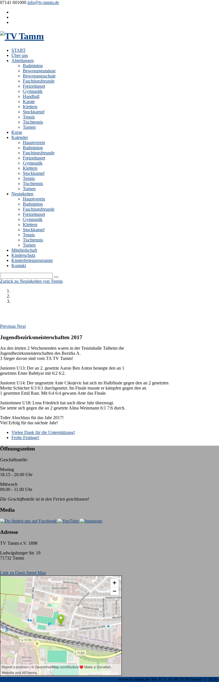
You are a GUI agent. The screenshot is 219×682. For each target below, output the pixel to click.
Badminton (33, 65)
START (18, 50)
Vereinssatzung (94, 679)
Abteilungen (22, 60)
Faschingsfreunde (38, 81)
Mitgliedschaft (24, 250)
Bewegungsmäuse (39, 70)
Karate (29, 101)
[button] (8, 326)
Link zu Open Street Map (23, 572)
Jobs (113, 679)
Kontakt (18, 265)
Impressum (30, 679)
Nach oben (10, 679)
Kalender (19, 137)
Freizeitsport (34, 86)
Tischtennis (33, 122)
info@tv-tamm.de (43, 2)
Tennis (29, 116)
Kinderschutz (23, 255)
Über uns (19, 55)
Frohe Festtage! (25, 437)
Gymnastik (32, 91)
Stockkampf (33, 111)
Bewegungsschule (39, 75)
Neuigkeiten (22, 193)
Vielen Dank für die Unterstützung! (43, 432)
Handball (31, 96)
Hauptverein (34, 142)
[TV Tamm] (22, 36)
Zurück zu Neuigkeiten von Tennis (31, 281)
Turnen (29, 127)
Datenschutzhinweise (61, 679)
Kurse (16, 132)
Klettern (30, 106)
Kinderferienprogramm (32, 260)
